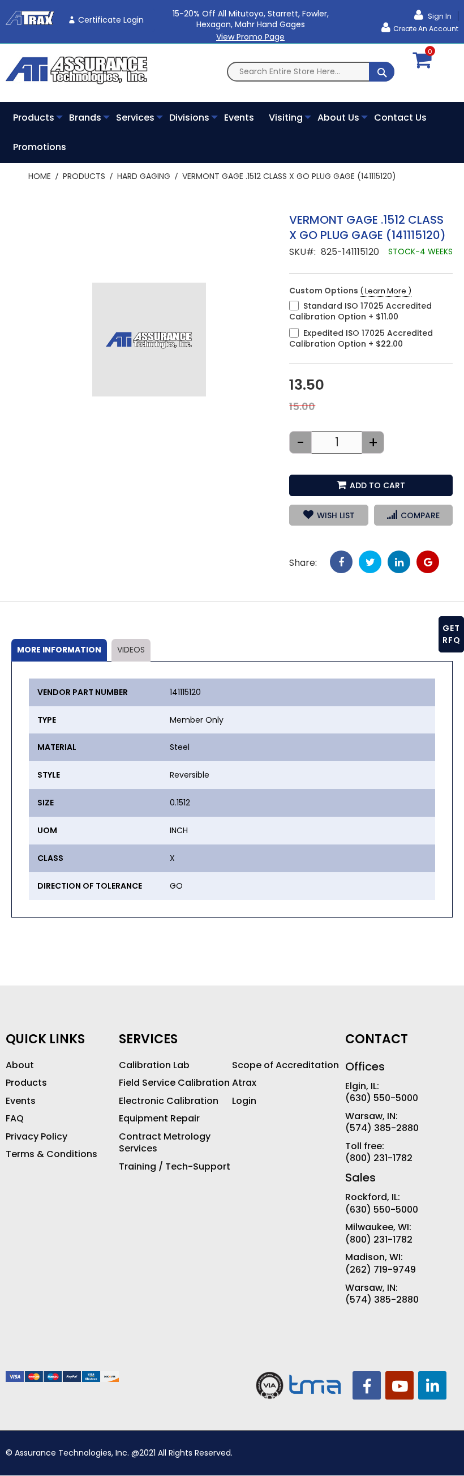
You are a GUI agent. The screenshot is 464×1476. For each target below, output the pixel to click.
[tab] (59, 650)
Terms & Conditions (51, 1154)
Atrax (244, 1083)
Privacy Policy (36, 1137)
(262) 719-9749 (380, 1270)
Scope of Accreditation (285, 1065)
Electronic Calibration (168, 1101)
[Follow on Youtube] (399, 1385)
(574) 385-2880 (382, 1128)
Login (244, 1101)
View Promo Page (250, 36)
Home (39, 176)
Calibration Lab (154, 1065)
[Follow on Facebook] (367, 1385)
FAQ (15, 1118)
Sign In (439, 16)
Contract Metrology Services (164, 1143)
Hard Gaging (143, 176)
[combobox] (311, 72)
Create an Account (425, 28)
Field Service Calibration (174, 1083)
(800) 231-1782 (379, 1158)
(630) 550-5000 (381, 1098)
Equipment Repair (159, 1118)
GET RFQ (451, 634)
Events (21, 1101)
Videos (131, 649)
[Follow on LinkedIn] (432, 1385)
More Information (59, 649)
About (20, 1065)
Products (84, 176)
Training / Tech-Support (174, 1167)
